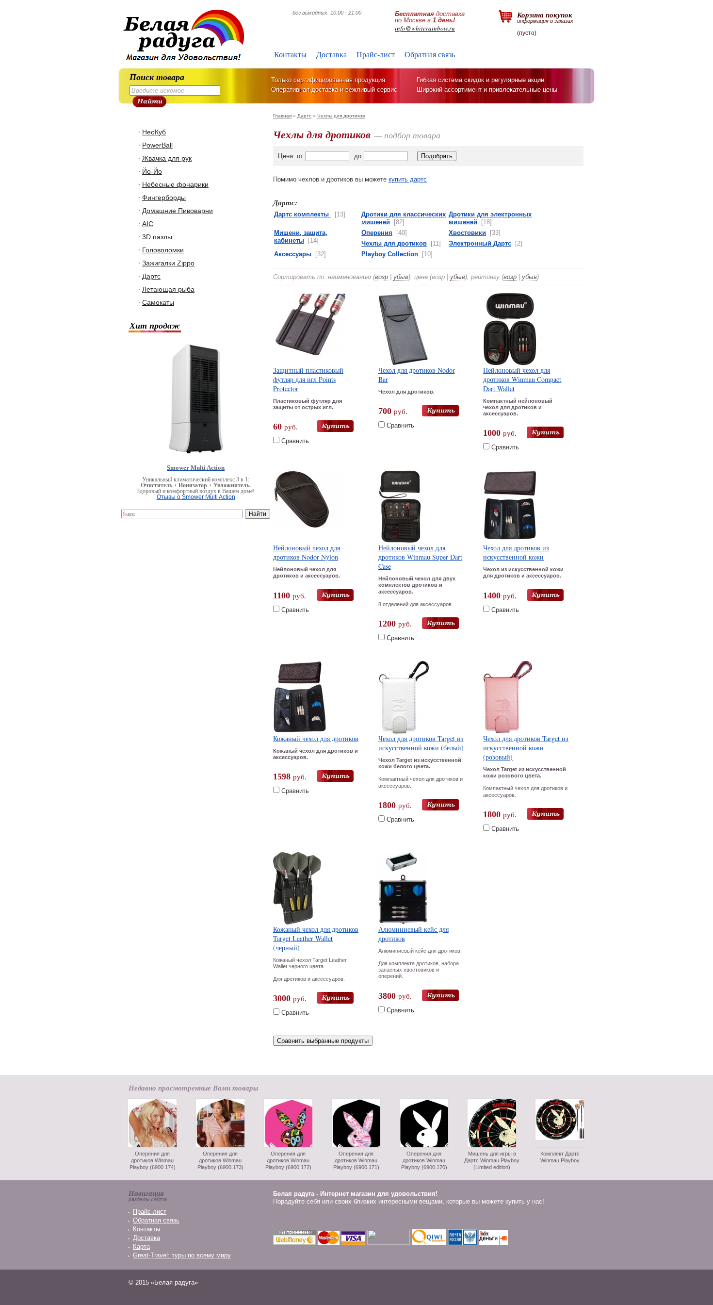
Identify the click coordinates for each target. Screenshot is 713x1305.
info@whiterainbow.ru (425, 28)
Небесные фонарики (175, 184)
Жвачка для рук (167, 158)
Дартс (151, 276)
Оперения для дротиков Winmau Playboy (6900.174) (153, 1160)
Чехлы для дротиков (341, 115)
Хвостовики (467, 232)
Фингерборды (164, 197)
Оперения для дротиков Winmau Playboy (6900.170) (424, 1160)
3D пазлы (157, 237)
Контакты (290, 54)
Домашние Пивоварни (177, 211)
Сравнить (295, 441)
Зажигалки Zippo (168, 263)
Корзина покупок (545, 17)
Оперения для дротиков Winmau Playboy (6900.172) (288, 1160)
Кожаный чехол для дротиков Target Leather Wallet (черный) (315, 938)
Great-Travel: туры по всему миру (182, 1255)
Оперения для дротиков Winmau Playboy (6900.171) (356, 1160)
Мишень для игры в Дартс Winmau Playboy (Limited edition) (491, 1160)
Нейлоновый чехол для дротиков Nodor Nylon (306, 552)
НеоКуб (154, 132)
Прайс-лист (375, 54)
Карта (141, 1246)
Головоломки (163, 250)
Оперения (376, 232)
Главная (282, 115)
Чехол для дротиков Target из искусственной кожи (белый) (421, 743)
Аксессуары (292, 254)
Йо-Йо (152, 171)
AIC (147, 224)
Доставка (331, 54)
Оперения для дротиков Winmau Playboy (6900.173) (220, 1160)
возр (381, 277)
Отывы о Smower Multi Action (196, 497)
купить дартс (408, 179)
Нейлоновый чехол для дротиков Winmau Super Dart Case (420, 557)
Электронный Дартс (480, 243)
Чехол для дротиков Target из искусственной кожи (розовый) (525, 747)
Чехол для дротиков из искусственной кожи (516, 552)
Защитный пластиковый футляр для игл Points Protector (308, 379)
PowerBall (157, 145)
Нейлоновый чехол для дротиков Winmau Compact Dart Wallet (522, 379)
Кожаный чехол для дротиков (315, 738)
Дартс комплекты (302, 214)
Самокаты (158, 302)
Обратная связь (430, 54)
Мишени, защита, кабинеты (300, 236)
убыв (400, 277)
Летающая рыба (168, 289)
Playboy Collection (389, 254)
